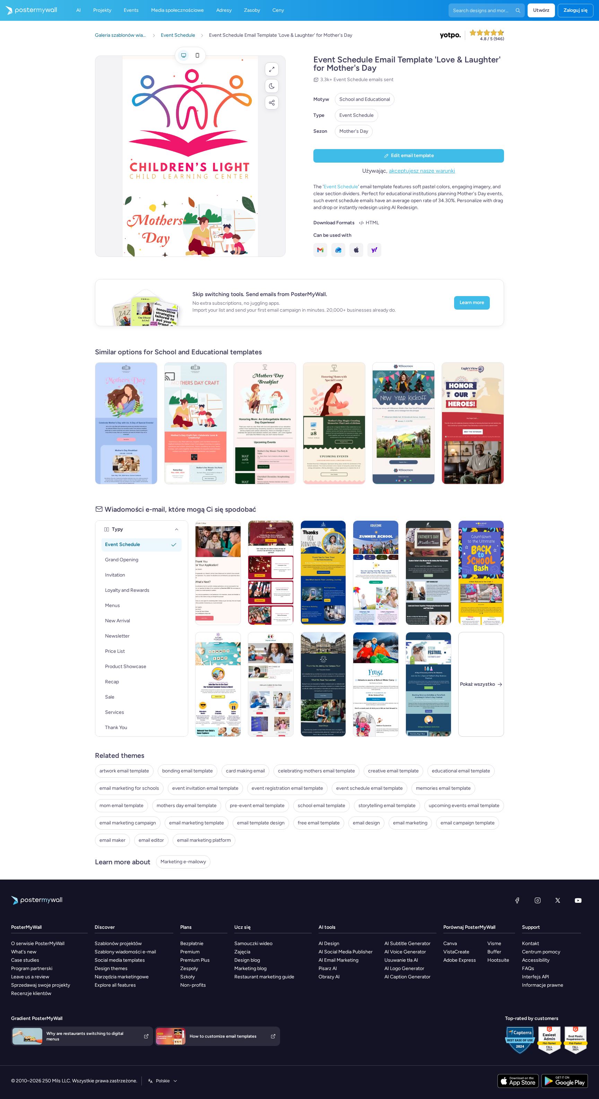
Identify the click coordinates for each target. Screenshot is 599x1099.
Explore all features (115, 985)
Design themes (111, 968)
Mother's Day (353, 131)
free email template (319, 823)
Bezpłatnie (191, 943)
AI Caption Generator (407, 977)
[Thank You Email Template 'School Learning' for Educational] (323, 572)
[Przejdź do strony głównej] (28, 10)
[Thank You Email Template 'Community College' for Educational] (218, 572)
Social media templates (120, 960)
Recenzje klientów (31, 993)
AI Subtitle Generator (407, 943)
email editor (151, 840)
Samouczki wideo (253, 943)
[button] (272, 69)
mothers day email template (187, 805)
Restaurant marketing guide (264, 977)
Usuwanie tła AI (401, 960)
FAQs (528, 968)
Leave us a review (30, 977)
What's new (23, 952)
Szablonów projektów (118, 943)
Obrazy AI (329, 977)
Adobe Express (459, 960)
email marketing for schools (129, 788)
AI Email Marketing (338, 960)
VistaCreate (456, 952)
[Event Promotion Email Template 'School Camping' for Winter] (376, 684)
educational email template (461, 771)
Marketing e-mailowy (183, 862)
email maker (112, 840)
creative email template (393, 771)
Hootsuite (498, 960)
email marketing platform (204, 840)
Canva (450, 943)
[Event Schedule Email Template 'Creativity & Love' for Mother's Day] (195, 423)
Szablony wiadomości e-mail (125, 952)
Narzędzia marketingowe (122, 977)
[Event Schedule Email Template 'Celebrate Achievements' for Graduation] (271, 572)
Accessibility (535, 960)
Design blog (247, 960)
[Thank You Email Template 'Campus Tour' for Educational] (323, 684)
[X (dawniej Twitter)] (558, 900)
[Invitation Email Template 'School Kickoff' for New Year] (403, 423)
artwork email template (124, 771)
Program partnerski (31, 968)
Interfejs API (535, 977)
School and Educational (364, 99)
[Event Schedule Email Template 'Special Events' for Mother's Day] (126, 423)
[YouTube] (578, 900)
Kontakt (530, 943)
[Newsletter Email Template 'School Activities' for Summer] (376, 572)
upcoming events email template (464, 805)
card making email (245, 771)
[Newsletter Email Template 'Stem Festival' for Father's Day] (428, 684)
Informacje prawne (542, 985)
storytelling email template (387, 805)
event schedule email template (369, 788)
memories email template (443, 788)
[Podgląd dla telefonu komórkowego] (197, 55)
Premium (190, 952)
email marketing (410, 823)
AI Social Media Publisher (346, 952)
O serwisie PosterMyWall (37, 943)
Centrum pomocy (541, 952)
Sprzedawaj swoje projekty (40, 985)
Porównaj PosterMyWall (469, 927)
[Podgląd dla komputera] (183, 55)
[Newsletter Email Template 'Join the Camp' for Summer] (218, 684)
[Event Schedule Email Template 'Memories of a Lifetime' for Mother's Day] (334, 423)
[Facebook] (517, 900)
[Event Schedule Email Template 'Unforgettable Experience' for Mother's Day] (265, 423)
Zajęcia (242, 952)
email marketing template (196, 823)
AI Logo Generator (404, 968)
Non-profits (193, 985)
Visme (494, 943)
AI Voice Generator (405, 952)
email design (366, 823)
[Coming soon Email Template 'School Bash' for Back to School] (481, 572)
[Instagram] (538, 900)
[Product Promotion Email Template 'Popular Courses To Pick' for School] (271, 684)
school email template (321, 805)
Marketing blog (250, 968)
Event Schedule (356, 115)
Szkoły (187, 977)
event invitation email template (205, 788)
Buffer (494, 952)
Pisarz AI (328, 968)
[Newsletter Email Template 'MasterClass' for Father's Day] (428, 572)
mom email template (121, 805)
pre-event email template (257, 805)
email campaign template (468, 823)
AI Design (329, 943)
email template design (261, 823)
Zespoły (189, 968)
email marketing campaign (127, 823)
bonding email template (187, 771)
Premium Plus (195, 960)
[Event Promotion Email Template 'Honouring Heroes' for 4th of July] (473, 423)
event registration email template (287, 788)
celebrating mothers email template (316, 771)
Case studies (25, 960)
